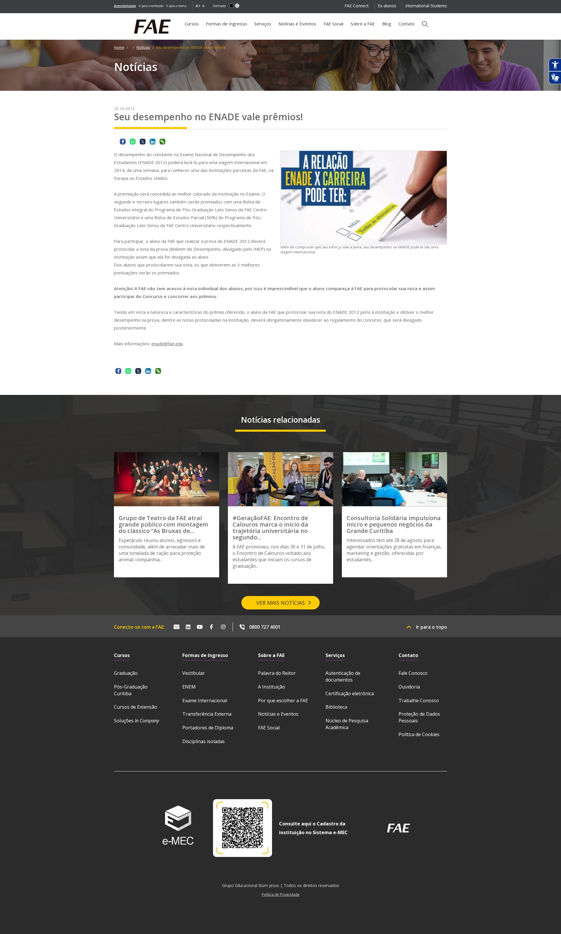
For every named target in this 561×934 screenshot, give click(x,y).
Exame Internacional (204, 700)
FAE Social (333, 24)
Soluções (136, 720)
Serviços (262, 24)
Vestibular (193, 673)
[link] (125, 6)
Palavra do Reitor (277, 673)
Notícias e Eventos (297, 24)
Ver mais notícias (280, 602)
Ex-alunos (387, 5)
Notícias (143, 47)
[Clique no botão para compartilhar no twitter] (143, 141)
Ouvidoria (409, 687)
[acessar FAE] (398, 828)
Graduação (126, 673)
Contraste (219, 6)
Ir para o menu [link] (176, 6)
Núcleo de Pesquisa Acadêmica (346, 724)
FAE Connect (356, 5)
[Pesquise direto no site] (423, 24)
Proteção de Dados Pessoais (419, 717)
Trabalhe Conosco (419, 700)
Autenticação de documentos (342, 676)
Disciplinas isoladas (203, 741)
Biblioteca (336, 707)
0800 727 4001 (264, 627)
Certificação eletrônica (349, 693)
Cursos (192, 24)
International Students (426, 5)
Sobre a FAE (363, 24)
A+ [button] (198, 5)
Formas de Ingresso (226, 24)
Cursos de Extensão (135, 707)
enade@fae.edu (167, 343)
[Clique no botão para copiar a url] (162, 141)
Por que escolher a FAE (283, 700)
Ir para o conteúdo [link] (151, 6)
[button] (231, 6)
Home (119, 47)
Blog (386, 24)
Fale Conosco (413, 673)
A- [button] (203, 6)
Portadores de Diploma (207, 727)
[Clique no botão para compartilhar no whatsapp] (133, 141)
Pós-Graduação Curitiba (131, 690)
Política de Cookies (419, 734)
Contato (407, 24)
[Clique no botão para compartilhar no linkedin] (152, 141)
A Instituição (271, 687)
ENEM (189, 687)
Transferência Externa (206, 714)
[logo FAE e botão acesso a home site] (114, 16)
